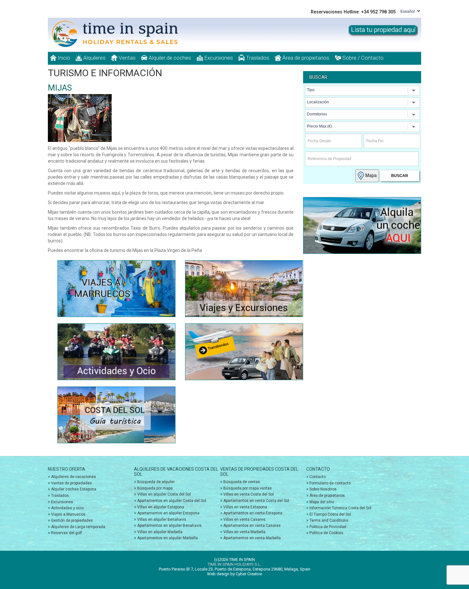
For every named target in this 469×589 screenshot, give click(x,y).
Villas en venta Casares (244, 519)
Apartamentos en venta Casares (252, 525)
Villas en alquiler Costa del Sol (164, 494)
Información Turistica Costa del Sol (340, 508)
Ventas (126, 58)
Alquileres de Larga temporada (78, 527)
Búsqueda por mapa (155, 488)
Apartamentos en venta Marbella (252, 538)
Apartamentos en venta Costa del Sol (256, 500)
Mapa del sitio (321, 502)
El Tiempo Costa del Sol (330, 514)
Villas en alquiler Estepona (160, 507)
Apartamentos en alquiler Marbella (167, 538)
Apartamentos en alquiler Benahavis (169, 525)
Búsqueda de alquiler (156, 482)
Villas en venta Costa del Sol (248, 494)
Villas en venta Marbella (244, 532)
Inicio (63, 58)
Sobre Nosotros (323, 489)
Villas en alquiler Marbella (159, 532)
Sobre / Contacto (362, 58)
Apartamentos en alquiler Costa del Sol (171, 500)
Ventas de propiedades (71, 483)
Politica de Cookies (326, 533)
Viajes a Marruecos (68, 514)
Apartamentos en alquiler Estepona (168, 513)
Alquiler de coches (169, 58)
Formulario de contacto (330, 483)
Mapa (370, 175)
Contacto (317, 477)
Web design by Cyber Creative (234, 573)
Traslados (257, 58)
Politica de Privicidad (327, 527)
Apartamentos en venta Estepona (252, 513)
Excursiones (218, 58)
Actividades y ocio (67, 508)
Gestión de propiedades (72, 520)
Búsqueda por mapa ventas (247, 488)
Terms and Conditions (328, 520)
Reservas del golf (66, 533)
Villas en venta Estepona (245, 507)
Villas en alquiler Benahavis (161, 519)
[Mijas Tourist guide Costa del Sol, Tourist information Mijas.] (122, 33)
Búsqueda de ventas (241, 482)
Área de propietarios (305, 58)
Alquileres (94, 58)
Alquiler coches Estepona (73, 489)
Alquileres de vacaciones (73, 477)
